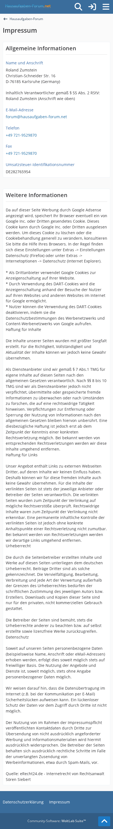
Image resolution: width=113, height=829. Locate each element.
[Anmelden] (92, 7)
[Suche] (78, 6)
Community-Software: (56, 821)
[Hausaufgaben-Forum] (27, 6)
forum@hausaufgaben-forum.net (36, 116)
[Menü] (105, 6)
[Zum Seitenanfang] (104, 821)
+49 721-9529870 (21, 135)
